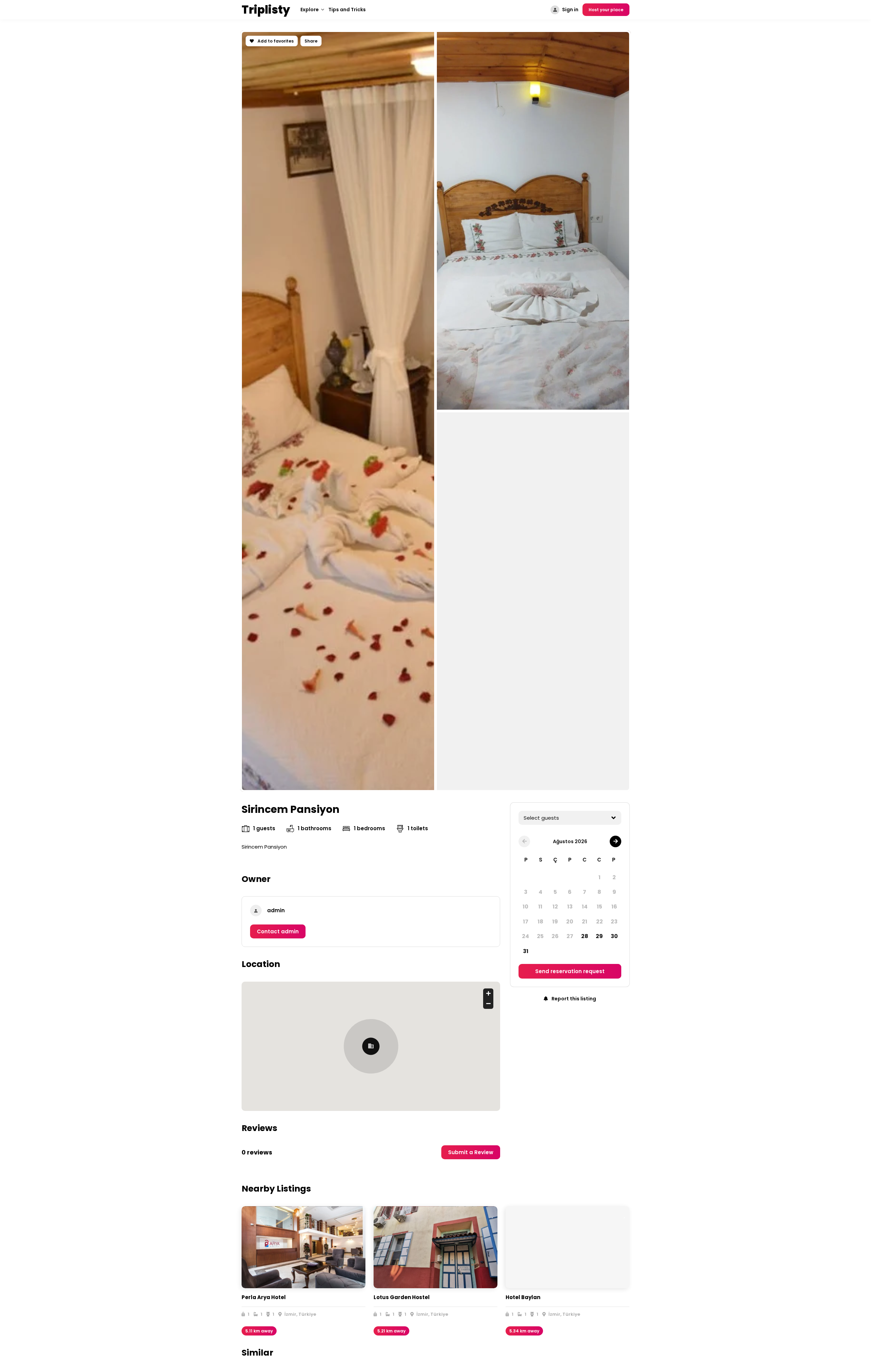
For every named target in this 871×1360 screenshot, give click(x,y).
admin (276, 910)
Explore (309, 9)
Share (311, 41)
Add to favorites (275, 41)
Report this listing (573, 998)
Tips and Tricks (347, 9)
